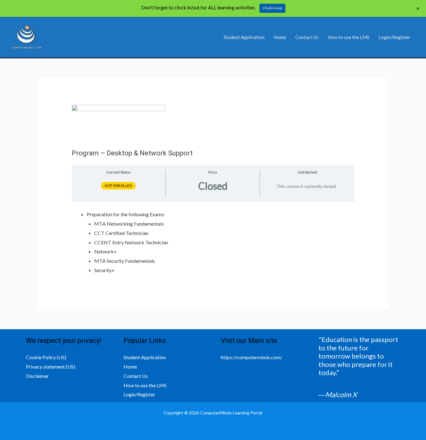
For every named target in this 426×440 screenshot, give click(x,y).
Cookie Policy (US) (46, 357)
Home (280, 37)
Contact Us (306, 37)
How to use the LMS (348, 37)
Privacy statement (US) (50, 366)
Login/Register (394, 37)
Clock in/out (272, 8)
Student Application (244, 37)
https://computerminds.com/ (251, 357)
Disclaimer (37, 376)
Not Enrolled (118, 185)
